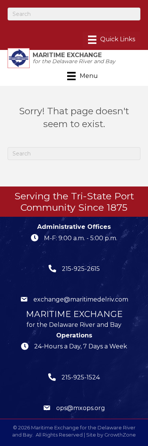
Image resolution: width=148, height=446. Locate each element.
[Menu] (111, 40)
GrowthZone (120, 435)
